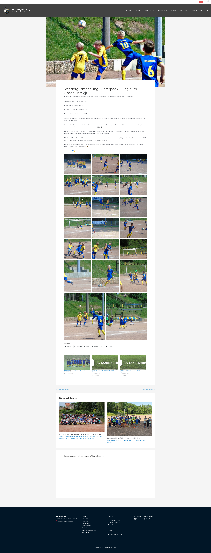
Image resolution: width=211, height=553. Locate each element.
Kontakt (84, 528)
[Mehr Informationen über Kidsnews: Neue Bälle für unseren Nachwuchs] (129, 419)
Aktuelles (129, 10)
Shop (186, 10)
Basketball (99, 436)
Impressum (85, 532)
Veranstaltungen (176, 10)
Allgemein (85, 436)
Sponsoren (139, 440)
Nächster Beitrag (149, 389)
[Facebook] (190, 2)
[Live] (201, 10)
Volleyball (81, 438)
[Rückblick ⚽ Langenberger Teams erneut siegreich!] (133, 362)
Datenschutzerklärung (89, 530)
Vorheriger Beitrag (62, 389)
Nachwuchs (94, 96)
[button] (200, 2)
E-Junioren (67, 96)
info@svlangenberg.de (115, 534)
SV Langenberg (21, 9)
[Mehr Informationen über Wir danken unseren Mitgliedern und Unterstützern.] (82, 417)
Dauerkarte (163, 10)
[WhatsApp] (195, 2)
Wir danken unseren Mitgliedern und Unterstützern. (80, 434)
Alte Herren (92, 436)
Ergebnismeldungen (78, 96)
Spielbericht (102, 96)
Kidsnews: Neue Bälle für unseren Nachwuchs (125, 438)
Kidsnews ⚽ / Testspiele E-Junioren (74, 370)
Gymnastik (67, 438)
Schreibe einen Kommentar (124, 96)
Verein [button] (137, 10)
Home (84, 516)
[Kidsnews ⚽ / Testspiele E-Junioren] (77, 362)
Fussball (87, 96)
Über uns (85, 519)
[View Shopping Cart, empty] (206, 2)
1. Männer (79, 436)
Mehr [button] (193, 10)
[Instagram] (193, 2)
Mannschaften (149, 10)
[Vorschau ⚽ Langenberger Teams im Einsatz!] (105, 362)
